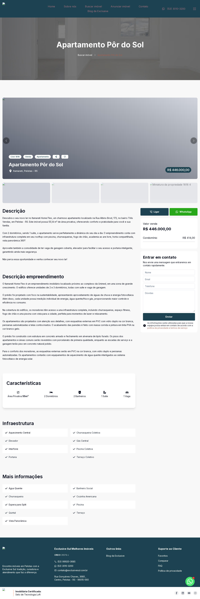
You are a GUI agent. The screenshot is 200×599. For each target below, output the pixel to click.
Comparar (163, 560)
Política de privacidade (170, 570)
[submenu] (195, 8)
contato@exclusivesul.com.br (73, 570)
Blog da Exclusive (98, 11)
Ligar (156, 211)
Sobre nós (70, 6)
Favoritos (163, 555)
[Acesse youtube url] (189, 593)
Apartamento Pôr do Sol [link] (110, 55)
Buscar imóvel (93, 6)
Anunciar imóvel (120, 6)
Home (51, 6)
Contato (143, 6)
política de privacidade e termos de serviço (167, 328)
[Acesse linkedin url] (183, 593)
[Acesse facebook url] (176, 593)
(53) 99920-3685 (66, 561)
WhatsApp (186, 211)
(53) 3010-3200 (65, 566)
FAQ (160, 565)
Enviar (168, 316)
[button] (6, 141)
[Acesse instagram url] (195, 593)
